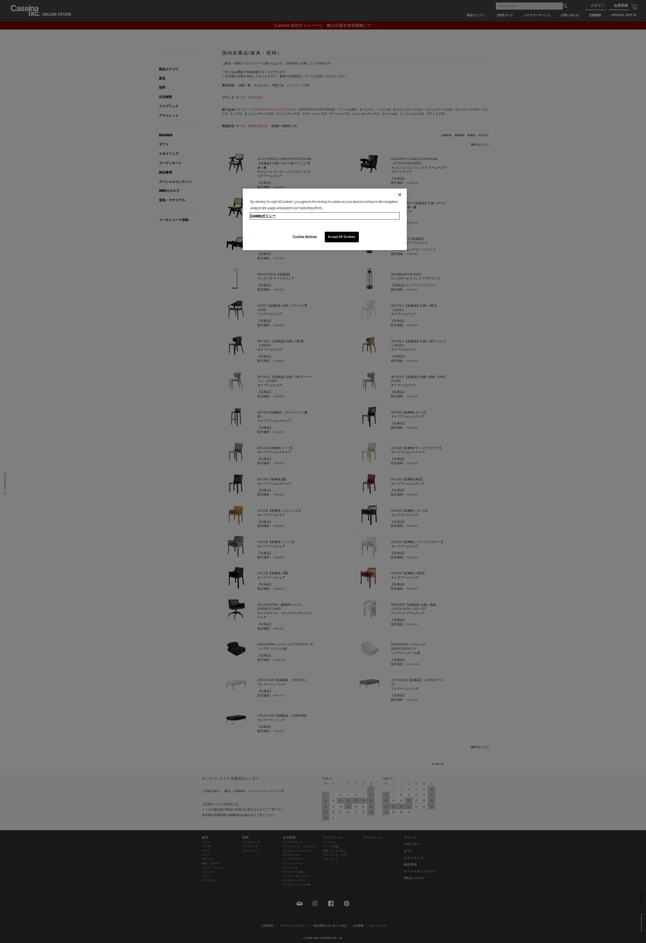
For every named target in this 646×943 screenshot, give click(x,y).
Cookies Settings (305, 236)
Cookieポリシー (263, 216)
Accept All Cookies (341, 237)
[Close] (399, 194)
